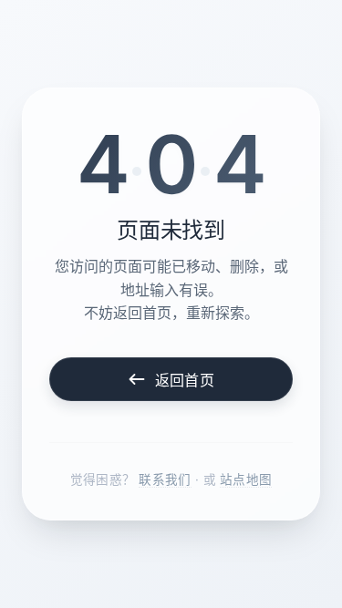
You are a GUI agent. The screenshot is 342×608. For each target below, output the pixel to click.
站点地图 (246, 479)
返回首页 (184, 380)
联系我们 (165, 479)
